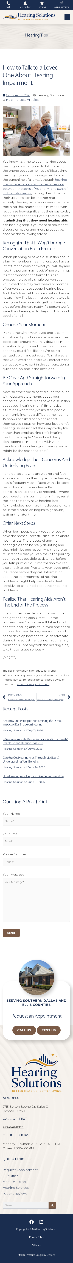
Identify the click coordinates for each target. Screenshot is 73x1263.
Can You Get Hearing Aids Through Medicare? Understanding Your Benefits (31, 759)
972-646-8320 (13, 1127)
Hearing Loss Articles (22, 99)
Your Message (13, 874)
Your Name (11, 813)
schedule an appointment (33, 684)
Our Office (11, 1176)
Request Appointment (20, 1170)
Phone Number (15, 854)
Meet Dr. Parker (14, 1182)
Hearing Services (16, 1187)
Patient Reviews (15, 1193)
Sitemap (36, 1245)
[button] (67, 17)
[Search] (52, 1205)
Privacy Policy (36, 1237)
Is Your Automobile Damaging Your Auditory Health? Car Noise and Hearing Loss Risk (35, 741)
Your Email (11, 834)
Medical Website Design (30, 1254)
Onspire (51, 1254)
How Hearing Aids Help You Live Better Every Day (33, 776)
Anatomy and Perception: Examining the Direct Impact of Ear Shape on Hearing (32, 722)
